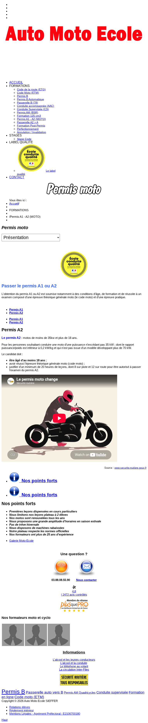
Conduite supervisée (112, 692)
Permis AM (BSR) (27, 112)
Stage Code (24, 138)
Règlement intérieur (21, 710)
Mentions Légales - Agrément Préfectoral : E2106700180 (44, 713)
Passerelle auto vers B (44, 692)
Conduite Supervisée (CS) (33, 109)
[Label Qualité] (74, 277)
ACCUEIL (16, 82)
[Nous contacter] (86, 575)
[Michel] (36, 645)
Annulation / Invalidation (31, 132)
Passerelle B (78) (27, 102)
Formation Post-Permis (31, 125)
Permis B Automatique (30, 99)
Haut (5, 719)
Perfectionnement (28, 128)
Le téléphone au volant (74, 666)
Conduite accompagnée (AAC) (35, 105)
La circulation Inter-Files (74, 669)
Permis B (22, 96)
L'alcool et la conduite (73, 663)
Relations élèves (19, 707)
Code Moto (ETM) (28, 92)
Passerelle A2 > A (27, 122)
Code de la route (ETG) (31, 89)
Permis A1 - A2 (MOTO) (31, 119)
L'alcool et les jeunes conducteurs (74, 659)
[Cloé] (59, 645)
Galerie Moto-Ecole (21, 540)
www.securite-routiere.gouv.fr (130, 468)
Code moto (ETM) (29, 697)
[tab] (16, 319)
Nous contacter (86, 580)
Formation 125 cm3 (29, 115)
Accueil (13, 203)
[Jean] (13, 645)
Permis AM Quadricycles (80, 692)
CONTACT (16, 177)
